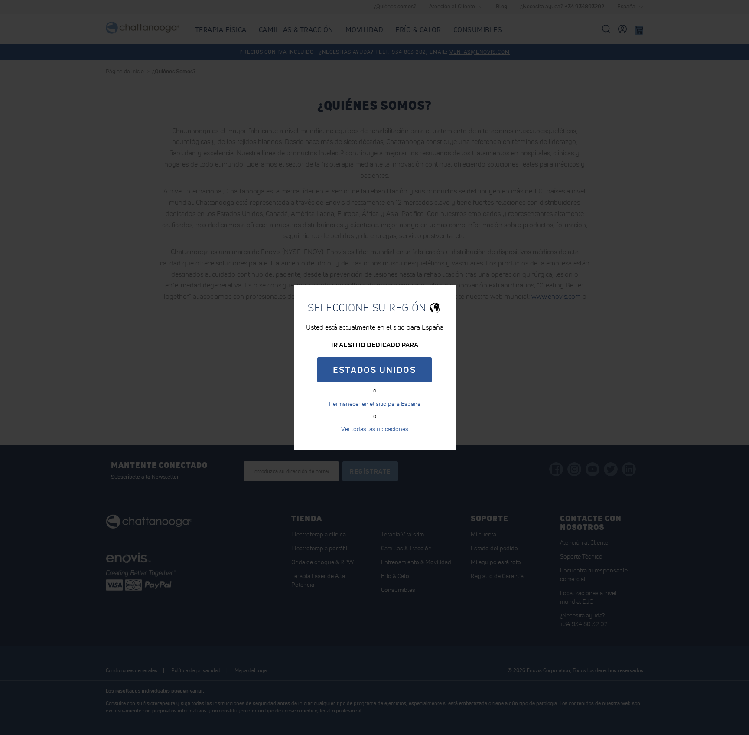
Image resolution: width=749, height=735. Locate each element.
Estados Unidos (374, 370)
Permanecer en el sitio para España (374, 404)
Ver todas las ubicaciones (374, 429)
